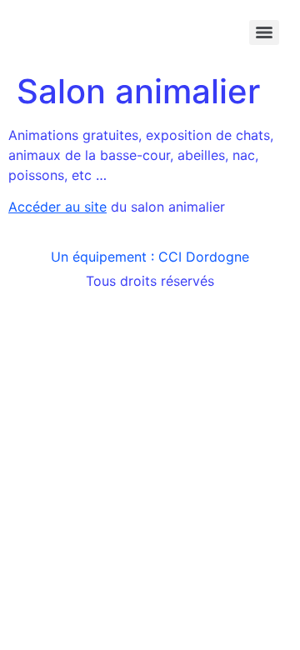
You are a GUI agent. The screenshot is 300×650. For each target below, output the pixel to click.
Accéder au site (57, 206)
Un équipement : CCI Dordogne (150, 256)
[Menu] (264, 32)
